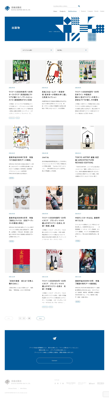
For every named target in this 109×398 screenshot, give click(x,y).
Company (90, 11)
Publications (72, 11)
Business (83, 11)
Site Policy (23, 388)
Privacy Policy (13, 388)
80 (29, 318)
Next (40, 318)
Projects (62, 11)
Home (50, 31)
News (55, 11)
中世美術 (78, 240)
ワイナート (12, 117)
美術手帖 (11, 241)
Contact (102, 11)
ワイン (17, 117)
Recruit (96, 11)
